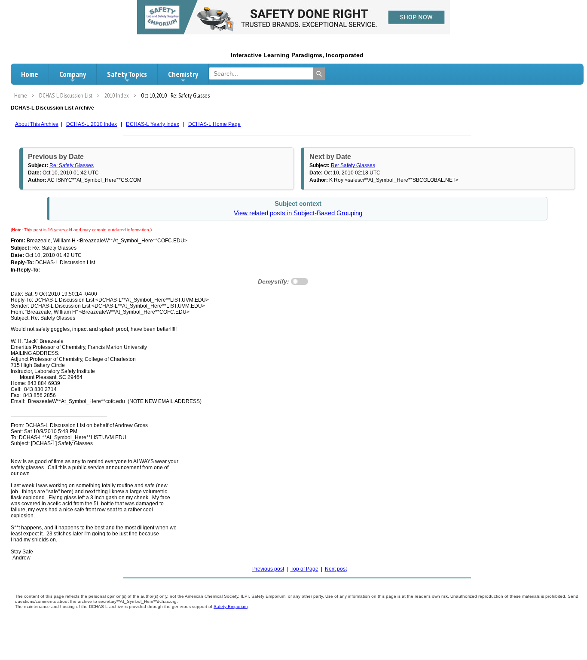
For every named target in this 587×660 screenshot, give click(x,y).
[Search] (319, 73)
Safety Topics (127, 74)
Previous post (268, 569)
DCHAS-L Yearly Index (152, 124)
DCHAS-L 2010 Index (91, 124)
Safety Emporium (231, 606)
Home (29, 74)
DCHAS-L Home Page (214, 124)
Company (72, 74)
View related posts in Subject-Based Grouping (298, 213)
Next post (336, 569)
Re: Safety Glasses (71, 165)
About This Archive (36, 124)
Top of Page (304, 569)
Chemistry (183, 74)
